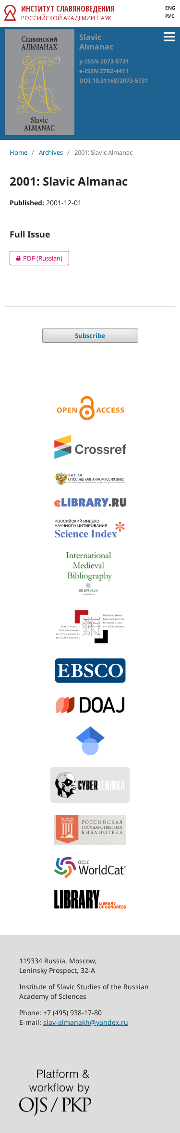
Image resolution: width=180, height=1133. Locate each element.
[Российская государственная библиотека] (90, 830)
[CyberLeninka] (90, 785)
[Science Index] (90, 529)
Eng (170, 7)
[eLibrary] (90, 502)
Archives (51, 152)
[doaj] (90, 705)
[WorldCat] (90, 867)
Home (18, 152)
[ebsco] (90, 671)
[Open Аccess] (90, 408)
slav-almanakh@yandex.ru (85, 1022)
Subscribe (90, 335)
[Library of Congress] (90, 899)
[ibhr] (90, 626)
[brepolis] (90, 573)
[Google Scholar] (90, 740)
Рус (169, 15)
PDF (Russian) (36, 258)
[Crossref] (90, 447)
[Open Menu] (169, 36)
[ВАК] (90, 478)
